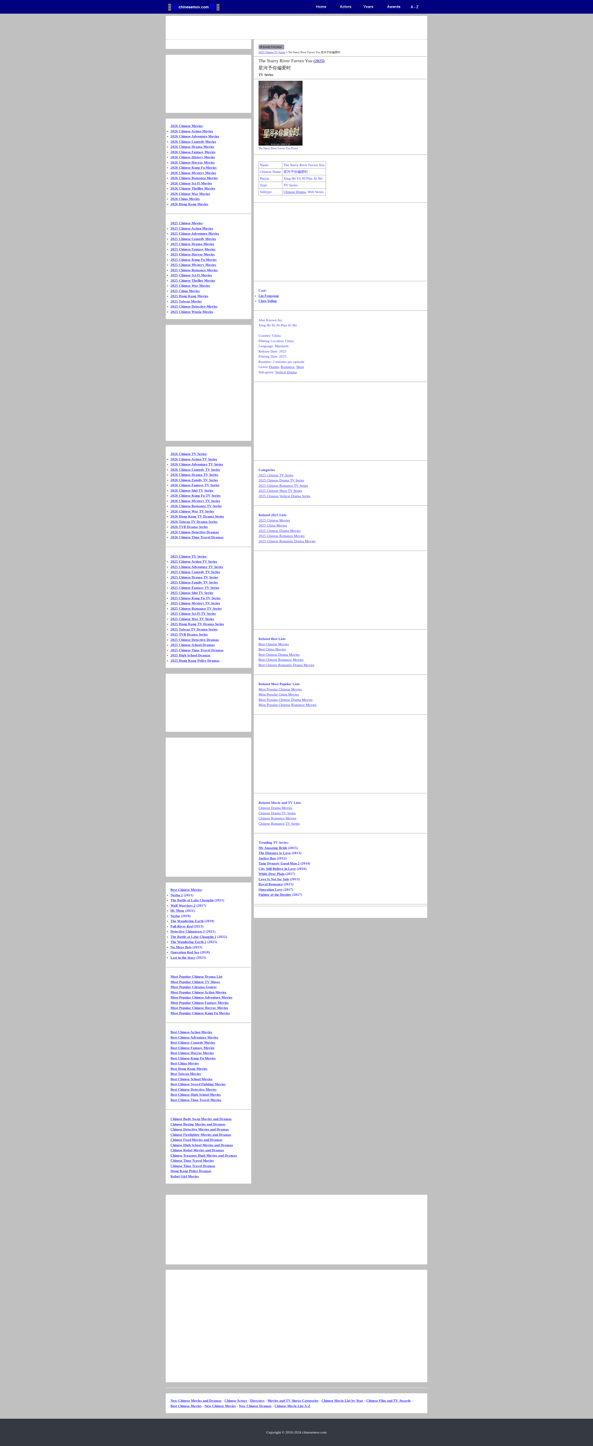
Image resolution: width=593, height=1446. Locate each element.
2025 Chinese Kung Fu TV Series (195, 598)
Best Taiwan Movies (185, 1074)
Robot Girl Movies (184, 1176)
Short (300, 367)
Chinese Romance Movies (277, 818)
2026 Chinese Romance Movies (194, 178)
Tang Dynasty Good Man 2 (279, 863)
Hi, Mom (177, 910)
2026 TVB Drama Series (189, 527)
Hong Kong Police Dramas (190, 1171)
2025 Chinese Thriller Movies (192, 280)
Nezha (175, 916)
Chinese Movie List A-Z (292, 1406)
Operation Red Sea (184, 952)
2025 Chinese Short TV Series (280, 491)
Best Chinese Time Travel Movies (195, 1100)
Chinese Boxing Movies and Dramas (197, 1124)
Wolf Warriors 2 (183, 905)
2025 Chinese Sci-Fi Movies (191, 275)
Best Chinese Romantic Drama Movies (286, 665)
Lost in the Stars (182, 957)
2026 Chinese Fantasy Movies (192, 152)
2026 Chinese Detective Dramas (194, 532)
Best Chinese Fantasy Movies (192, 1048)
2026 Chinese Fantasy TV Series (194, 485)
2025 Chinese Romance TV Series (283, 485)
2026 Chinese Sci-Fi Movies (191, 183)
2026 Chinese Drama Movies (192, 147)
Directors (257, 1400)
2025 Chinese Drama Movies (280, 531)
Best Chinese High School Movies (195, 1094)
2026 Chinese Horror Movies (192, 162)
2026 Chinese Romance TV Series (196, 506)
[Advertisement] (278, 27)
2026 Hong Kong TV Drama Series (197, 516)
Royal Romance (271, 884)
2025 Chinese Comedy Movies (193, 239)
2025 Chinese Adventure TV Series (196, 567)
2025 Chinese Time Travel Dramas (197, 650)
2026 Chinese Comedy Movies (193, 142)
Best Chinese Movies (274, 644)
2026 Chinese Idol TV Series (191, 490)
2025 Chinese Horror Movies (192, 254)
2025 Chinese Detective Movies (194, 306)
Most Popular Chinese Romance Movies (287, 705)
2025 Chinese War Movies (190, 285)
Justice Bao (267, 858)
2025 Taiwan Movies (186, 301)
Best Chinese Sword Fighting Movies (198, 1084)
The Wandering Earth (187, 921)
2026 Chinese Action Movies (191, 131)
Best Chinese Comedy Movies (192, 1042)
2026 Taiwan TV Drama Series (194, 522)
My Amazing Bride (273, 848)
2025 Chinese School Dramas (192, 645)
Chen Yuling (268, 301)
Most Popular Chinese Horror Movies (199, 1008)
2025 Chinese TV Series (272, 52)
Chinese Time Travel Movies (192, 1160)
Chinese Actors (235, 1400)
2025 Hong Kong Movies (189, 296)
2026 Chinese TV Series (188, 454)
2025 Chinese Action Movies (191, 228)
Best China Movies (272, 649)
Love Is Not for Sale (274, 879)
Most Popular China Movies (279, 694)
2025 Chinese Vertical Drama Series (284, 496)
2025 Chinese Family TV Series (194, 582)
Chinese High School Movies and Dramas (201, 1145)
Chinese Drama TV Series (277, 813)
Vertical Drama (286, 372)
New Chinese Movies (220, 1406)
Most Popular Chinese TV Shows (195, 982)
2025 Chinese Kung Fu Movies (193, 260)
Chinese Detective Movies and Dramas (199, 1129)
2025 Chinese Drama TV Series (281, 480)
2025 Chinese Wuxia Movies (191, 312)
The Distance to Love (275, 853)
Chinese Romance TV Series (279, 823)
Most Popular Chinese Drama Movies (285, 700)
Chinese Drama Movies (275, 808)
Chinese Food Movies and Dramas (196, 1140)
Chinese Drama (295, 192)
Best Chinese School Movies (191, 1079)
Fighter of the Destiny (275, 894)
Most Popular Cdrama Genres (193, 987)
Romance (287, 367)
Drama (274, 367)
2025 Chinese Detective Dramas (194, 640)
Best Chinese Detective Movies (193, 1089)
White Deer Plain (271, 874)
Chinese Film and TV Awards (388, 1400)
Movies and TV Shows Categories (293, 1400)
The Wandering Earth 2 (188, 942)
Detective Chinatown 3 (187, 931)
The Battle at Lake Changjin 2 (193, 937)
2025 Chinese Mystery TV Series (195, 603)
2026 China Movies (185, 199)
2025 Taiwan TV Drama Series (194, 629)
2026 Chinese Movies (186, 126)
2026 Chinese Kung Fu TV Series (195, 495)
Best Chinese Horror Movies (192, 1053)
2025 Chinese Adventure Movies (194, 233)
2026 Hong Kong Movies (189, 204)
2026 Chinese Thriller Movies (192, 188)
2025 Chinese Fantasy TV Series (194, 588)
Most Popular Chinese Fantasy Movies (199, 1003)
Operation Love (271, 889)
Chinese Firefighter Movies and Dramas (200, 1135)
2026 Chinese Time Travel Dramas (197, 537)
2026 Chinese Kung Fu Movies (193, 167)
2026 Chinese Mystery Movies (193, 173)
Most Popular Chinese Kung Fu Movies (200, 1013)
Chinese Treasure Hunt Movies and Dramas (203, 1155)
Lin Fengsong (269, 296)
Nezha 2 (176, 895)
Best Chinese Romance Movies (281, 660)
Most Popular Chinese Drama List (196, 976)
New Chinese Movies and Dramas (195, 1400)
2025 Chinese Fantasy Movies (192, 249)
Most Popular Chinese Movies (280, 689)
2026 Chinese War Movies (190, 194)
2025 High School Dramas (190, 655)
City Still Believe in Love (277, 869)
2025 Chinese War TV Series (192, 619)
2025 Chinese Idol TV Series (191, 593)
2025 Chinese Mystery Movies (193, 265)
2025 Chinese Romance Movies (282, 536)
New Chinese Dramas (255, 1406)
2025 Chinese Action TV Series (193, 561)
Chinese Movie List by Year (342, 1400)
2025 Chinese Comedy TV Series (195, 572)
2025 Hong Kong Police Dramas (195, 660)
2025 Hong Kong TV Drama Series (197, 624)
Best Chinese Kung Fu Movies (193, 1058)
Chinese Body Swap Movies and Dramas (201, 1119)
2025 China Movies (273, 525)
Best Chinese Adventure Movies (194, 1037)
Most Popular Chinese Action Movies (198, 992)
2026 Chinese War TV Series (192, 511)
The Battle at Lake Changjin (192, 900)
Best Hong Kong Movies (188, 1069)
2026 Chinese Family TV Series (194, 480)
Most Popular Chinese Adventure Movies (201, 997)
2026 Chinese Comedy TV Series (195, 470)
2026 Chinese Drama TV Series (194, 475)
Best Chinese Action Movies (191, 1032)
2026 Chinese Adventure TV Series (196, 464)
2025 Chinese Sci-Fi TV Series (193, 613)
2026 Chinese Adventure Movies (194, 136)
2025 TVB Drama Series (189, 634)
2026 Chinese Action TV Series (193, 459)
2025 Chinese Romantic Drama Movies (287, 541)
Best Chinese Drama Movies (279, 654)
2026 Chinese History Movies (192, 157)
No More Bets (181, 947)
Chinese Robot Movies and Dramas (197, 1150)
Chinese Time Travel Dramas (192, 1166)
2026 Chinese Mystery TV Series (195, 501)
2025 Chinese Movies (274, 520)
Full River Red (181, 926)
